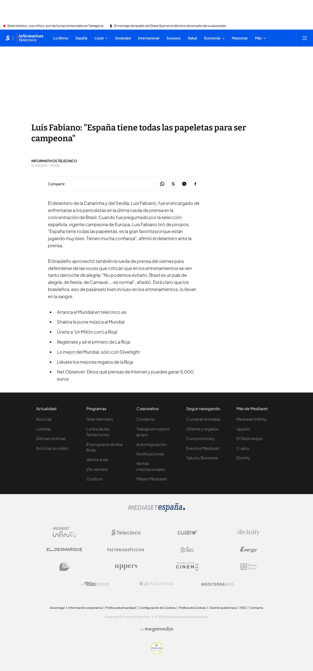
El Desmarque (249, 438)
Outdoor (94, 478)
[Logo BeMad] (64, 567)
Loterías (43, 428)
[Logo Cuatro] (187, 532)
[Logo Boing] (187, 550)
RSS (243, 608)
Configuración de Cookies (157, 608)
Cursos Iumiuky (200, 438)
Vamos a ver (97, 459)
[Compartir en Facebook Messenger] (184, 184)
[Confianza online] (157, 652)
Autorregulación (151, 444)
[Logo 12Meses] (248, 566)
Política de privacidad (121, 608)
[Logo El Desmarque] (64, 549)
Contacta (145, 419)
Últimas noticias (51, 438)
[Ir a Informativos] (30, 38)
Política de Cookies (192, 608)
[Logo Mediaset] (156, 510)
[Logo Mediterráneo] (218, 584)
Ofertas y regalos (202, 428)
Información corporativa (85, 608)
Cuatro (242, 448)
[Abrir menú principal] (304, 37)
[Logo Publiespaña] (156, 584)
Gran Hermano (99, 419)
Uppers (243, 428)
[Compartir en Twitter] (173, 184)
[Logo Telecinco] (126, 532)
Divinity (243, 457)
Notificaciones (150, 453)
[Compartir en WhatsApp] (162, 184)
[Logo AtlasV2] (95, 583)
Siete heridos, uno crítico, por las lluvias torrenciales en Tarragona (55, 26)
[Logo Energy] (248, 550)
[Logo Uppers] (125, 567)
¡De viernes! (97, 469)
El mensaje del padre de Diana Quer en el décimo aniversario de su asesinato (170, 26)
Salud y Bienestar (202, 457)
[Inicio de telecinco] (8, 37)
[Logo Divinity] (248, 532)
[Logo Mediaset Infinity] (64, 532)
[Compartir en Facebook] (195, 184)
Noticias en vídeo (52, 448)
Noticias (44, 419)
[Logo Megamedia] (159, 629)
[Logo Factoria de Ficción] (126, 550)
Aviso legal (57, 608)
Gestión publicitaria (223, 608)
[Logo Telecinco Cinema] (187, 566)
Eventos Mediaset (203, 448)
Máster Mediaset (151, 478)
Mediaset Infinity (251, 419)
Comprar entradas (203, 419)
